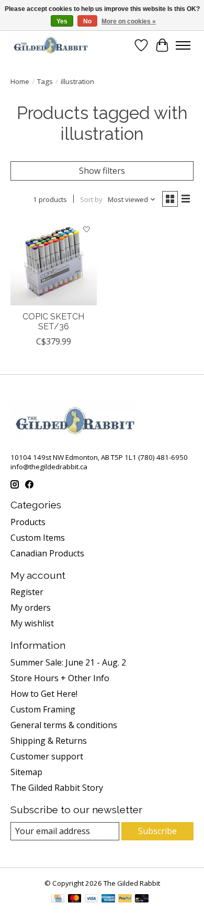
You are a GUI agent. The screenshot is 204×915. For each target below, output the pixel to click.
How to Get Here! (43, 693)
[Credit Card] (57, 899)
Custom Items (37, 537)
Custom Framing (42, 709)
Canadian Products (47, 553)
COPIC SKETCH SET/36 (53, 321)
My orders (30, 607)
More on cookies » (128, 21)
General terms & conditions (63, 725)
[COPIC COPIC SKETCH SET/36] (53, 262)
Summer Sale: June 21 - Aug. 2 (68, 662)
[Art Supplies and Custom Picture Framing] (50, 45)
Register (26, 592)
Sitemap (26, 772)
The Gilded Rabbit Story (56, 787)
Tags (45, 81)
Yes (61, 21)
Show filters (102, 170)
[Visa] (91, 899)
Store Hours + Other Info (59, 678)
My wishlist (32, 623)
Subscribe (157, 831)
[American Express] (108, 899)
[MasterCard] (75, 899)
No (87, 21)
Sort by (91, 199)
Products (28, 522)
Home (19, 81)
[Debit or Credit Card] (142, 899)
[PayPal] (125, 899)
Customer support (46, 756)
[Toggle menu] (183, 45)
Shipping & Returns (48, 740)
